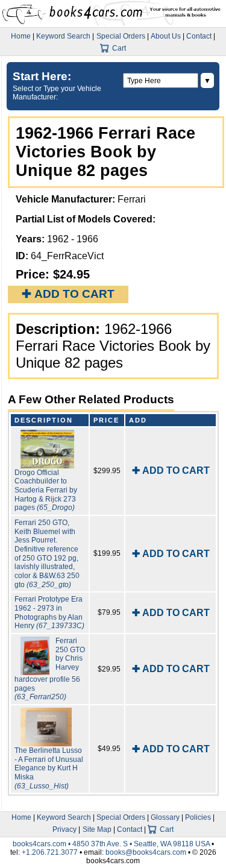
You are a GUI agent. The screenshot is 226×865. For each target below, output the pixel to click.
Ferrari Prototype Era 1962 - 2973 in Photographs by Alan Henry (49, 612)
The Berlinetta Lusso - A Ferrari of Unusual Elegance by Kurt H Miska (48, 768)
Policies (198, 817)
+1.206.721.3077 (50, 852)
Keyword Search (63, 36)
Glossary (165, 817)
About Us (166, 36)
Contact (199, 36)
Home (21, 36)
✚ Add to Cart (68, 294)
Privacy (64, 829)
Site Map (97, 829)
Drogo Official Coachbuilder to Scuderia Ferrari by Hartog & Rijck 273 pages (45, 490)
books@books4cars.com (145, 852)
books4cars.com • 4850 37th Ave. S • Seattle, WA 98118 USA (112, 844)
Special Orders (120, 36)
